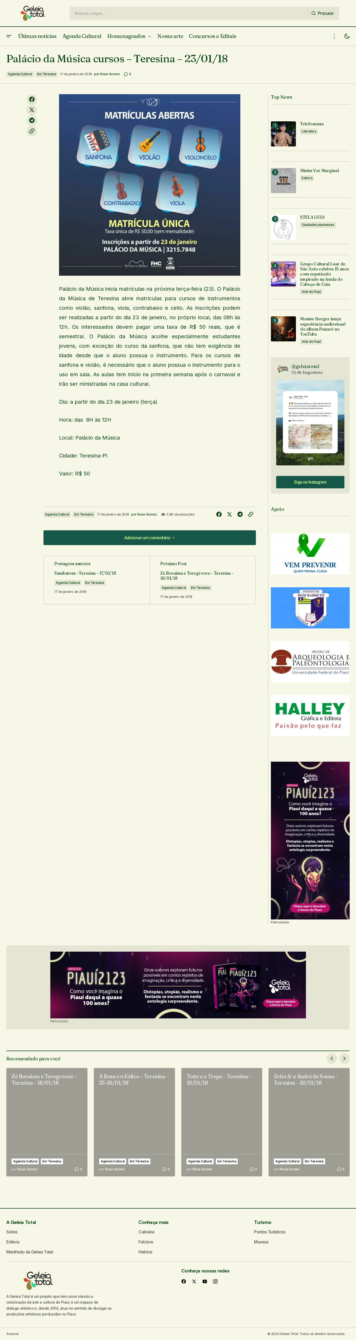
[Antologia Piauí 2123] (310, 840)
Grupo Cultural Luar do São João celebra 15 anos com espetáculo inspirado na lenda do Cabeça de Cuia (324, 274)
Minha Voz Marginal (319, 170)
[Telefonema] (283, 133)
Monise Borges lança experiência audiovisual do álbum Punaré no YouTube (322, 326)
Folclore (145, 1241)
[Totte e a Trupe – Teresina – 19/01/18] (221, 1122)
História (145, 1252)
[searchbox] (189, 13)
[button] (9, 36)
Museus (261, 1241)
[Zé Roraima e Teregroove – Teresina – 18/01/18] (46, 1122)
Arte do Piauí (311, 292)
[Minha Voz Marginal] (283, 180)
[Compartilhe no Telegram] (32, 120)
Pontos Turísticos (269, 1231)
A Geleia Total (21, 1222)
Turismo (262, 1222)
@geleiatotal (305, 366)
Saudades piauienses (318, 225)
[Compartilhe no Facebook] (32, 99)
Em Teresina (46, 74)
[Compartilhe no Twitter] (32, 110)
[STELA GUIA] (283, 227)
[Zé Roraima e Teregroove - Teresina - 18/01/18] (203, 580)
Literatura (309, 131)
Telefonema (312, 123)
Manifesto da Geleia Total (29, 1252)
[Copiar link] (32, 131)
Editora (307, 178)
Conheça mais (153, 1222)
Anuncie (12, 1334)
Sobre (12, 1231)
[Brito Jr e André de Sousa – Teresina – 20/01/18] (309, 1122)
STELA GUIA (312, 217)
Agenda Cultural (20, 74)
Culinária (146, 1231)
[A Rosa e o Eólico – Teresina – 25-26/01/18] (134, 1122)
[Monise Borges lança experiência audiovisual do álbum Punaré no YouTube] (283, 328)
